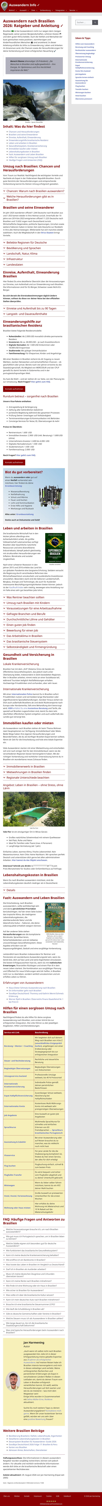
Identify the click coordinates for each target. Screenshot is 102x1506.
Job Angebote (10, 1115)
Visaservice (9, 1155)
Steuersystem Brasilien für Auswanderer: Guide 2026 (32, 1441)
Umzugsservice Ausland (15, 1076)
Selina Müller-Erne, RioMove (39, 1399)
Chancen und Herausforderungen (24, 131)
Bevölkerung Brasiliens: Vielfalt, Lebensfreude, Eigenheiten (35, 1436)
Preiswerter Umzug (83, 57)
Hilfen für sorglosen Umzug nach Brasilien (28, 157)
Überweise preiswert (83, 99)
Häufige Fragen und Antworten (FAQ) (25, 160)
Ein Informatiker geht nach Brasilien (25, 990)
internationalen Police (22, 694)
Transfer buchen (81, 89)
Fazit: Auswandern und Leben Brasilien (26, 154)
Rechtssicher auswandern (85, 50)
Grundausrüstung (13, 486)
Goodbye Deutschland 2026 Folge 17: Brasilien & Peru (33, 1444)
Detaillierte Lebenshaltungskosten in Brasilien (29, 1439)
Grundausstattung (25, 514)
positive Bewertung (37, 1419)
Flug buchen (10, 1165)
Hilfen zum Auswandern (84, 44)
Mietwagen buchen (83, 92)
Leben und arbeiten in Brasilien (23, 143)
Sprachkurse (10, 1127)
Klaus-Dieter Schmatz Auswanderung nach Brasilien (32, 987)
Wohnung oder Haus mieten (17, 1207)
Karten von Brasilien (18, 1447)
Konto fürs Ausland (82, 71)
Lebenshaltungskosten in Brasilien (24, 151)
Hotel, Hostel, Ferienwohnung (18, 1196)
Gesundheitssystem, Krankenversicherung (28, 146)
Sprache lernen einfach (84, 77)
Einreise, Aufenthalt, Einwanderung (25, 137)
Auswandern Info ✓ (24, 5)
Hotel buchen (80, 96)
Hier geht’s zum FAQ (40, 381)
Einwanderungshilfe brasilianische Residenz (28, 140)
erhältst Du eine (28, 708)
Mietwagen (9, 1185)
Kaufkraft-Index (16, 587)
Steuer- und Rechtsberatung (17, 1060)
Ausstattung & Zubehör (15, 1142)
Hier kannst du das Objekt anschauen (29, 860)
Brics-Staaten (47, 232)
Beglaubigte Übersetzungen (17, 1068)
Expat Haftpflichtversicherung (18, 1095)
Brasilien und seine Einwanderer (23, 134)
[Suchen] (95, 22)
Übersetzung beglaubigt (85, 53)
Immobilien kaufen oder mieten (23, 148)
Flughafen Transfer (13, 1175)
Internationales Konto (14, 1106)
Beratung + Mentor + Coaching (18, 1046)
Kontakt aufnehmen (14, 389)
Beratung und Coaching (84, 47)
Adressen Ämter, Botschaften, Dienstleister (28, 1450)
